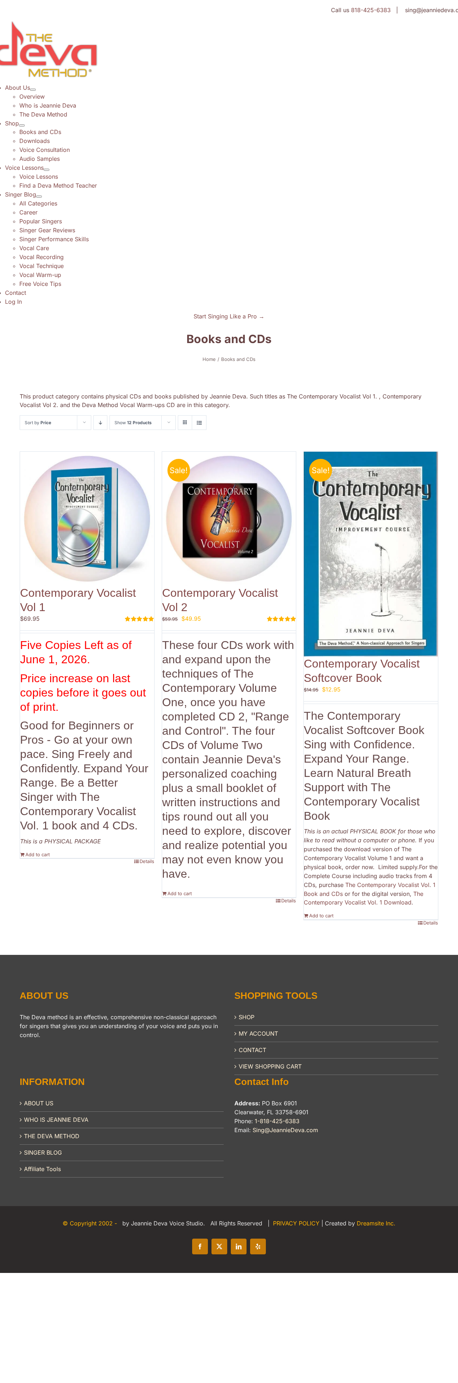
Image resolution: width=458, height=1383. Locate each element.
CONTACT (252, 1050)
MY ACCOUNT (258, 1033)
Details (147, 861)
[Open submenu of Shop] (22, 125)
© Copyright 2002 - (91, 1223)
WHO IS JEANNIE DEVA (56, 1119)
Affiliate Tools (42, 1169)
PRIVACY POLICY (297, 1223)
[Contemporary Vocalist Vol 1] (87, 519)
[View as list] (199, 423)
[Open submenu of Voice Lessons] (46, 170)
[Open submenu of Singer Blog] (39, 196)
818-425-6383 (371, 10)
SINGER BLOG (43, 1152)
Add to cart (37, 854)
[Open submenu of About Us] (33, 90)
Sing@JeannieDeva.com (285, 1130)
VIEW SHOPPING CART (270, 1066)
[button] (229, 316)
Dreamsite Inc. (376, 1223)
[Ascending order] (100, 422)
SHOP (246, 1017)
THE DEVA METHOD (51, 1136)
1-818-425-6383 (277, 1121)
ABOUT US (38, 1103)
